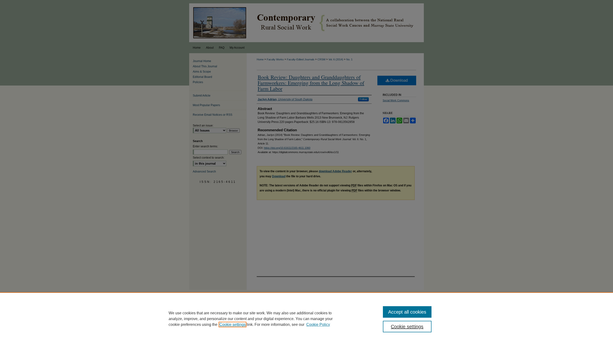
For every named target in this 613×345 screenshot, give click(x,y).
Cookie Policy (318, 324)
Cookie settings (232, 324)
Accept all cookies (407, 312)
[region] (306, 318)
